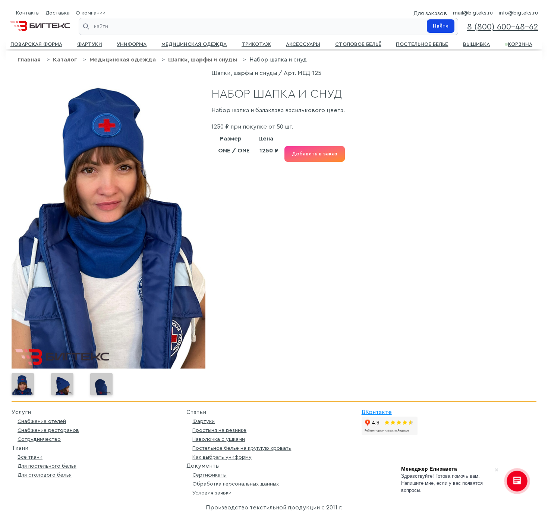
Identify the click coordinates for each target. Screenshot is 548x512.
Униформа (132, 43)
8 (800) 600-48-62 (502, 27)
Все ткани (30, 457)
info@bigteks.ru (518, 13)
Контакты (28, 13)
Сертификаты (209, 475)
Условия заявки (212, 493)
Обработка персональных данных (235, 484)
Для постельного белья (47, 466)
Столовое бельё (358, 43)
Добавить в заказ (314, 154)
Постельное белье (422, 43)
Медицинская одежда (194, 43)
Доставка (57, 13)
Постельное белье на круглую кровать (241, 448)
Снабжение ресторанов (48, 430)
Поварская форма (36, 43)
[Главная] (40, 24)
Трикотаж (256, 43)
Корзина (520, 43)
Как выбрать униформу (222, 457)
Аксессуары (303, 43)
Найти (440, 26)
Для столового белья (45, 475)
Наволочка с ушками (218, 439)
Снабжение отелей (42, 421)
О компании (90, 13)
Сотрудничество (39, 439)
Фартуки (89, 43)
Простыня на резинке (219, 430)
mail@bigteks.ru (473, 13)
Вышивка (476, 43)
